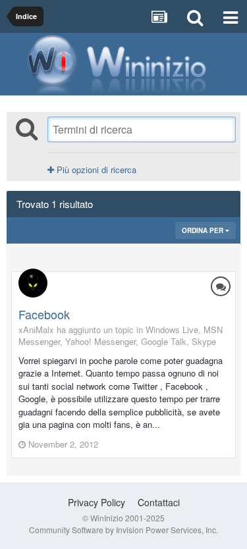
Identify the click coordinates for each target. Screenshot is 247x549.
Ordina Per (203, 230)
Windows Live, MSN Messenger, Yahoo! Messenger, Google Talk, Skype (120, 335)
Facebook (44, 314)
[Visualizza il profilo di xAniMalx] (32, 283)
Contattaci (159, 502)
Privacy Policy (96, 502)
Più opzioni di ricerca (95, 169)
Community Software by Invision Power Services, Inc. (123, 529)
